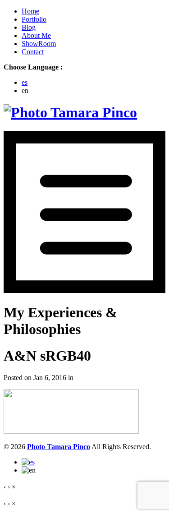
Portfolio (34, 19)
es (24, 82)
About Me (36, 35)
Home (30, 11)
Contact (33, 52)
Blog (29, 27)
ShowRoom (39, 43)
